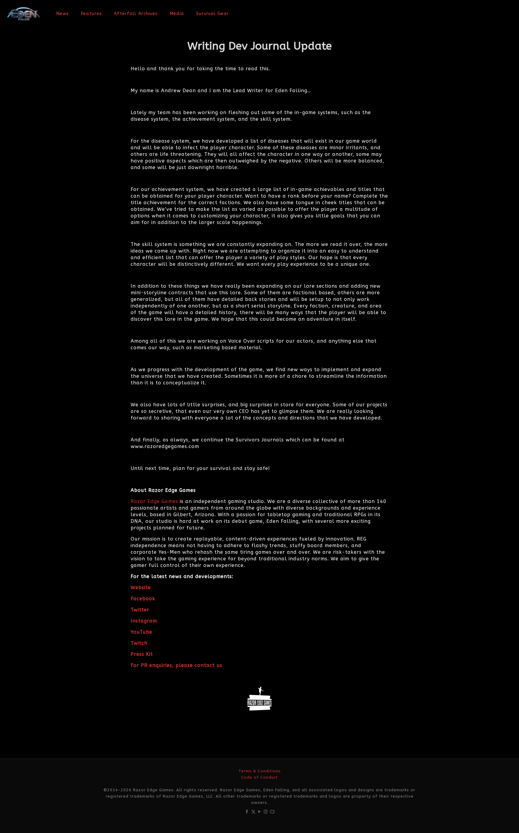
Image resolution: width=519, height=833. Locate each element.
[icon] (272, 811)
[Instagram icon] (266, 811)
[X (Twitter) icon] (253, 811)
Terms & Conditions (259, 771)
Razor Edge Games (154, 501)
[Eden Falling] (23, 13)
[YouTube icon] (259, 811)
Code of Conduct (259, 777)
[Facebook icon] (247, 811)
